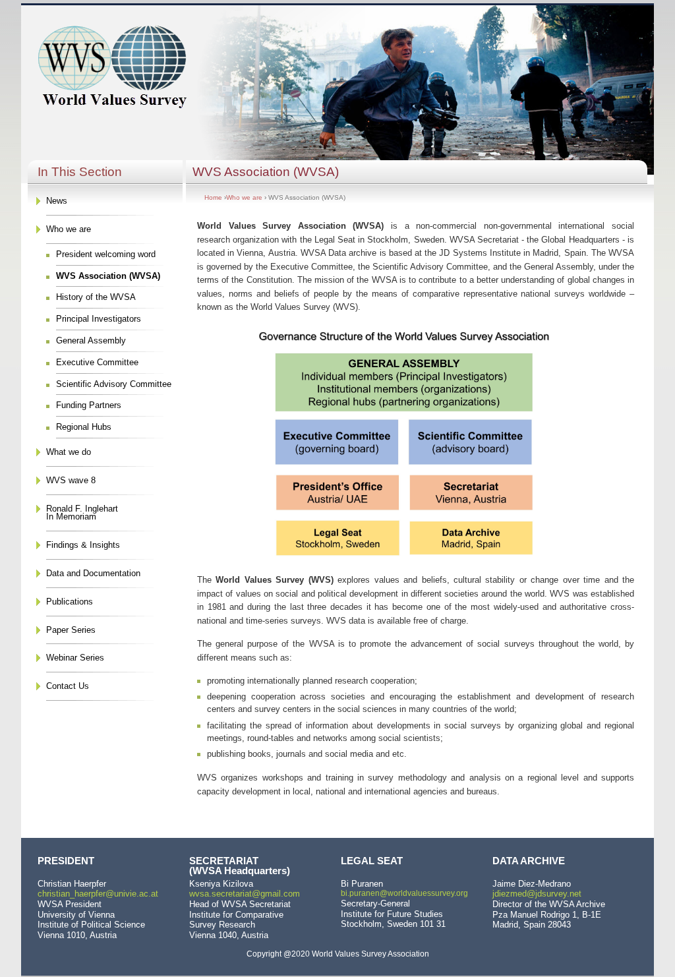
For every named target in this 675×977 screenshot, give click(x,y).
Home (213, 197)
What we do (68, 452)
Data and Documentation (93, 573)
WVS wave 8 (71, 480)
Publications (69, 602)
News (56, 201)
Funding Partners (88, 405)
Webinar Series (75, 658)
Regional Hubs (83, 427)
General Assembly (91, 340)
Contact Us (67, 686)
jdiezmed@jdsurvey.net (536, 894)
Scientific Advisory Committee (113, 384)
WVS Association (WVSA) (108, 276)
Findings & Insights (83, 545)
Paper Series (71, 630)
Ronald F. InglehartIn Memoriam (82, 513)
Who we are (68, 229)
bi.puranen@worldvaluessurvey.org (404, 893)
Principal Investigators (98, 319)
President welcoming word (106, 254)
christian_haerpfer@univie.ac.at (98, 894)
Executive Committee (97, 362)
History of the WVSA (96, 297)
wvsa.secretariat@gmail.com (244, 894)
